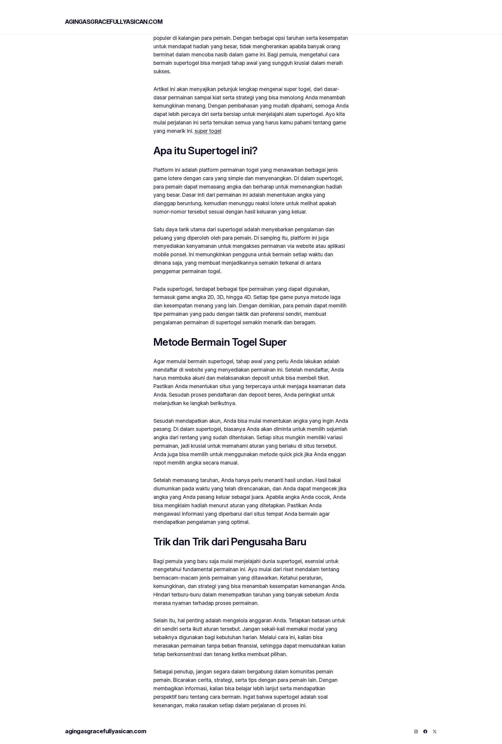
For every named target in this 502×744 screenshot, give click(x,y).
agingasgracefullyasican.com (113, 21)
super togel (208, 131)
